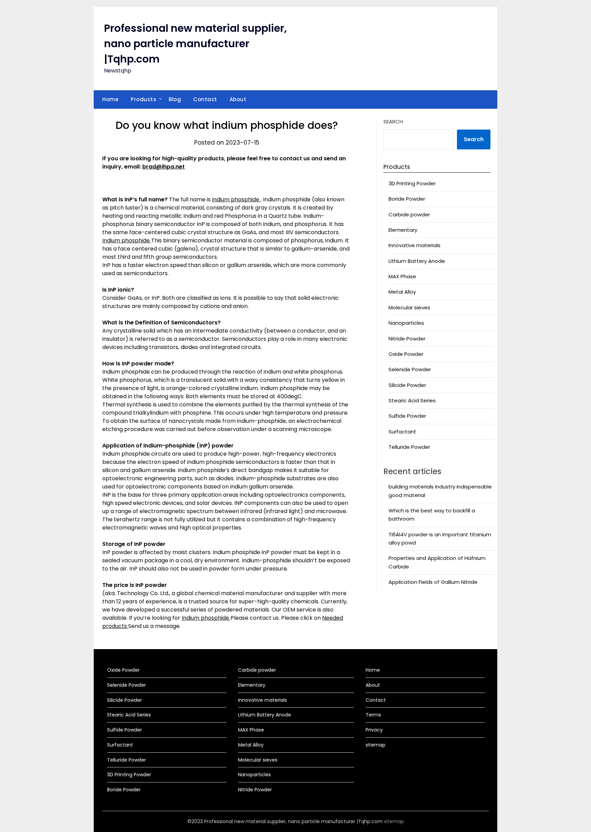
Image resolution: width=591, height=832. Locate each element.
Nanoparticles (406, 322)
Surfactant (402, 431)
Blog (175, 99)
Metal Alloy (402, 291)
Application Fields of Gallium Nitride (433, 582)
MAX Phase (402, 276)
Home (110, 99)
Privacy (374, 729)
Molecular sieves (409, 307)
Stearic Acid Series (412, 400)
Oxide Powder (406, 354)
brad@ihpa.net (163, 167)
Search (393, 121)
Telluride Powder (409, 447)
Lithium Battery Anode (417, 261)
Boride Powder (407, 198)
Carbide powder (409, 214)
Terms (373, 714)
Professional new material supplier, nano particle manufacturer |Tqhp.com (195, 43)
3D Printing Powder (412, 183)
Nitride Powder (407, 338)
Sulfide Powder (407, 415)
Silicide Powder (407, 385)
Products (143, 99)
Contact (205, 99)
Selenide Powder (410, 369)
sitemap (375, 744)
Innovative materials (415, 245)
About (238, 99)
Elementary (403, 229)
